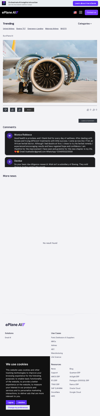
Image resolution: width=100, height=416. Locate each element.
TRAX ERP (55, 384)
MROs (53, 341)
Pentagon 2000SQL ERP (79, 380)
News (53, 369)
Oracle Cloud (75, 388)
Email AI (8, 337)
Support (54, 373)
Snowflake (55, 392)
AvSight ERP (74, 377)
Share (29, 110)
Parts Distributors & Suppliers (62, 337)
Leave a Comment (87, 121)
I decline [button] (21, 402)
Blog (71, 369)
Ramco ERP (74, 384)
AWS (53, 396)
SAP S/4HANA (56, 388)
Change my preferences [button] (18, 407)
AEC (53, 349)
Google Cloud (75, 392)
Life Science (56, 357)
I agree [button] (10, 402)
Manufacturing (57, 353)
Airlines (54, 345)
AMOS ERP (55, 377)
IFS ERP (54, 380)
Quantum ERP (75, 373)
